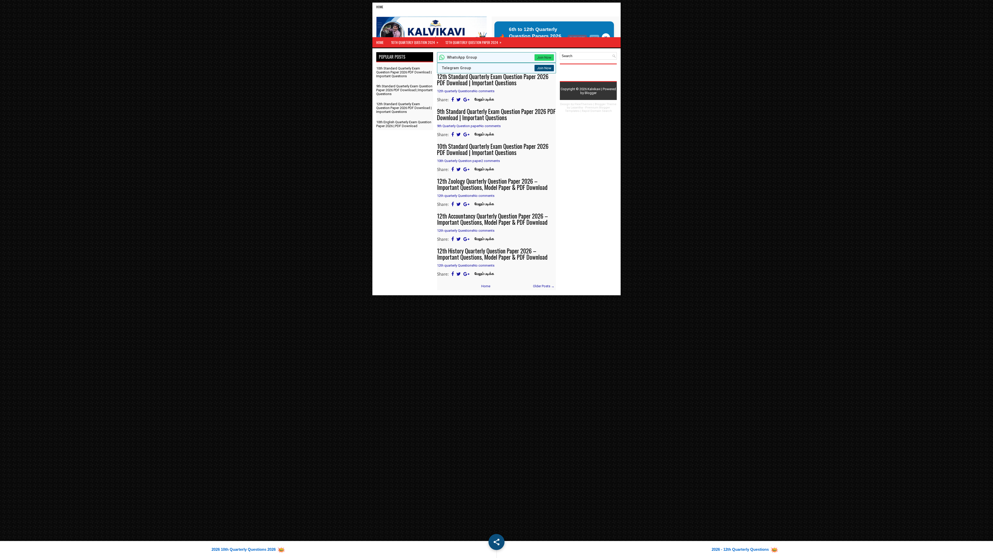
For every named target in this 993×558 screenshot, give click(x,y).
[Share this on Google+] (466, 100)
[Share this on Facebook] (452, 100)
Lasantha (577, 107)
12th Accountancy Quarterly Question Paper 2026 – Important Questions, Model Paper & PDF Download (492, 219)
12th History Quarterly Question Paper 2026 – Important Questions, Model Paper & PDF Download (492, 254)
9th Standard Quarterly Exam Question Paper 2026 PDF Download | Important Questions (496, 114)
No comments (483, 91)
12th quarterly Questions (455, 91)
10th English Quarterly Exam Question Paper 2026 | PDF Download (403, 124)
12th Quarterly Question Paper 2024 (473, 42)
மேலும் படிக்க (484, 100)
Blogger (591, 93)
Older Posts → (543, 286)
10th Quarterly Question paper (459, 161)
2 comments (490, 161)
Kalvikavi (594, 89)
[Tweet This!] (458, 100)
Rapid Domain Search (597, 111)
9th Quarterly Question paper (458, 126)
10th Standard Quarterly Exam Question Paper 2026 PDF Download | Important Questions (492, 149)
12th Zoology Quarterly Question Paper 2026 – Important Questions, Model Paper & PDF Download (492, 184)
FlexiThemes (583, 104)
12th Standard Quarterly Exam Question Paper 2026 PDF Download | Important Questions (492, 79)
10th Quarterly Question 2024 (414, 42)
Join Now (544, 57)
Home (379, 7)
